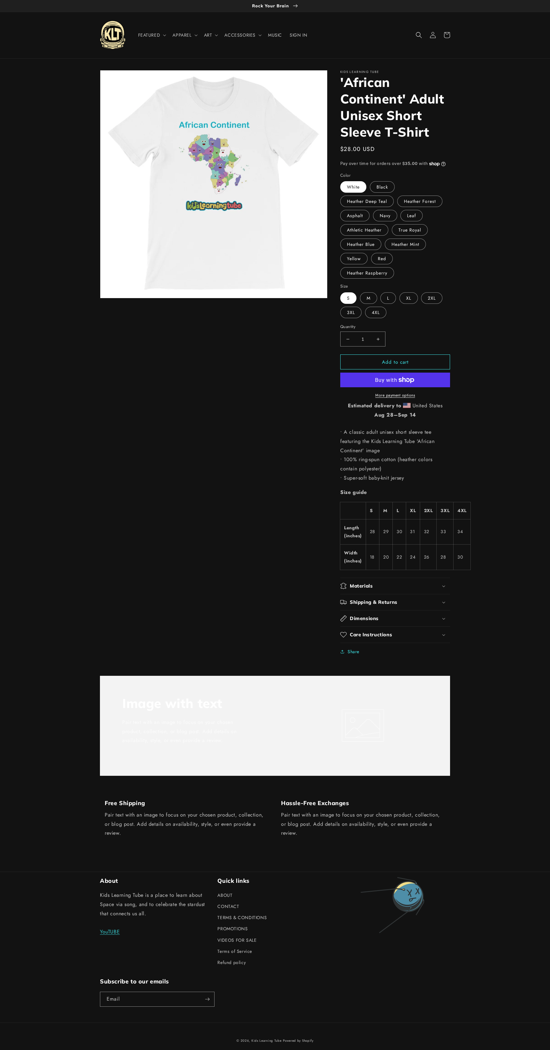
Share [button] (353, 651)
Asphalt (355, 215)
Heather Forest (420, 201)
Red (382, 258)
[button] (151, 35)
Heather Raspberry (367, 273)
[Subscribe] (207, 999)
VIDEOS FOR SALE (237, 940)
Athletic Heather (364, 230)
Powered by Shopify (298, 1040)
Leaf (411, 215)
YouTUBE (110, 931)
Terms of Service (234, 951)
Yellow (354, 258)
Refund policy (231, 962)
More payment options (395, 395)
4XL (376, 312)
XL (408, 298)
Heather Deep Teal (367, 201)
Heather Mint (405, 244)
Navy (385, 215)
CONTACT (228, 906)
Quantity (348, 327)
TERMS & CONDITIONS (242, 917)
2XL (432, 298)
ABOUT (224, 895)
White (353, 187)
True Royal (409, 230)
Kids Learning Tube (266, 1040)
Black (382, 187)
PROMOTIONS (232, 928)
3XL (351, 312)
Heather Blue (361, 244)
